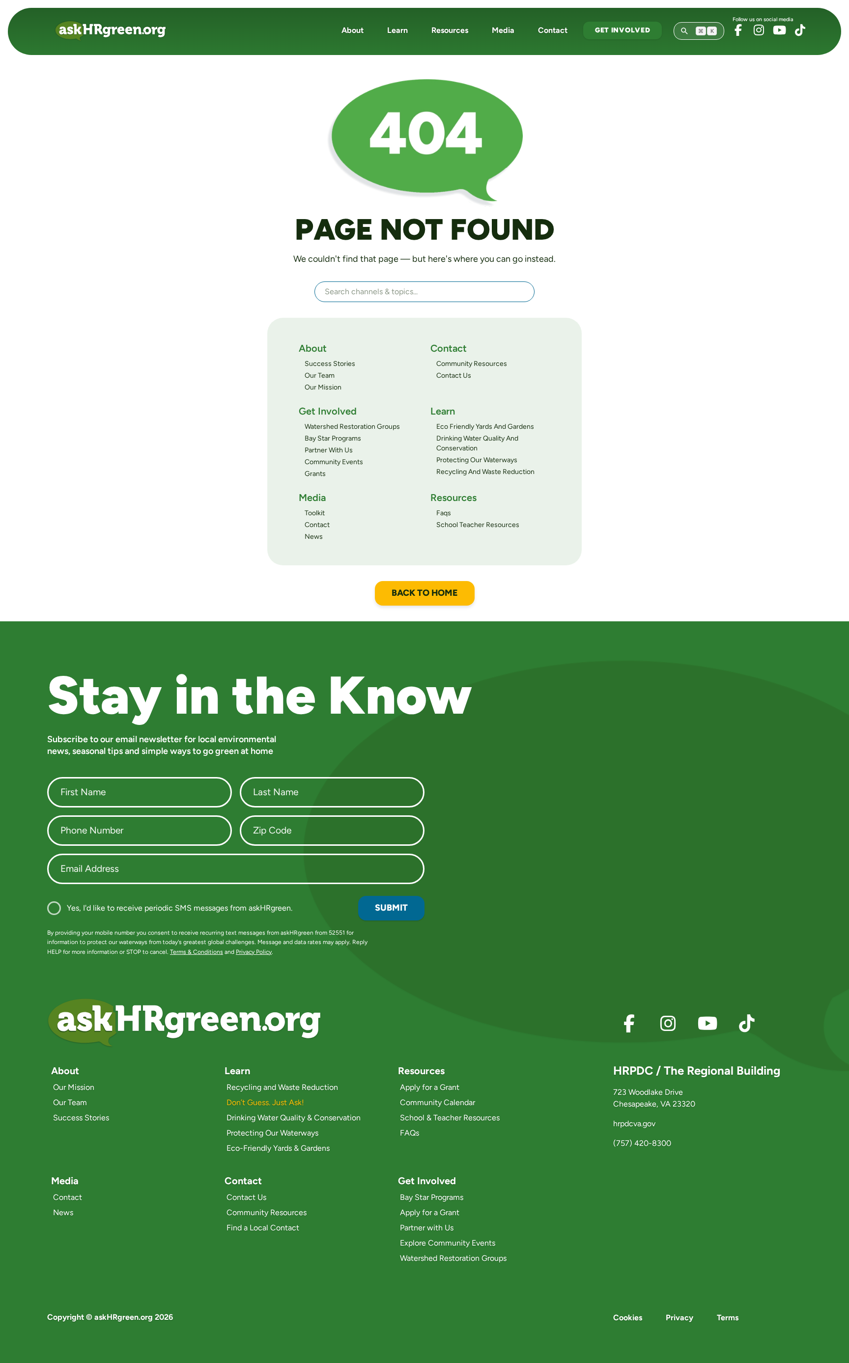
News (314, 536)
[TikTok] (800, 30)
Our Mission (323, 387)
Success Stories (330, 364)
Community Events (334, 462)
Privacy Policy (254, 951)
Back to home (425, 592)
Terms (727, 1317)
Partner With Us (329, 450)
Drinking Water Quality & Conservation (293, 1117)
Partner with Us (426, 1227)
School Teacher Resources (477, 525)
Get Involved (622, 30)
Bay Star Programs (333, 438)
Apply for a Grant (429, 1087)
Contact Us (453, 375)
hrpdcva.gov (634, 1123)
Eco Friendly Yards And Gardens (485, 426)
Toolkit (315, 513)
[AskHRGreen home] (116, 30)
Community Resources (471, 364)
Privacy (679, 1317)
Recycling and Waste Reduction (282, 1087)
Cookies (627, 1317)
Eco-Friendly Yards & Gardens (278, 1148)
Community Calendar (437, 1102)
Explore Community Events (447, 1243)
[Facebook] (738, 30)
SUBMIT (391, 907)
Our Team (320, 375)
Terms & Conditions (196, 951)
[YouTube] (779, 30)
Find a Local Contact (262, 1227)
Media (503, 30)
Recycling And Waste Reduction (485, 472)
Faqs (443, 513)
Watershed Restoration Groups (352, 426)
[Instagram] (758, 30)
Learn (397, 30)
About (352, 30)
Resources (449, 30)
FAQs (409, 1133)
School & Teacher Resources (450, 1117)
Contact (552, 30)
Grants (315, 474)
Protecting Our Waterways (476, 460)
